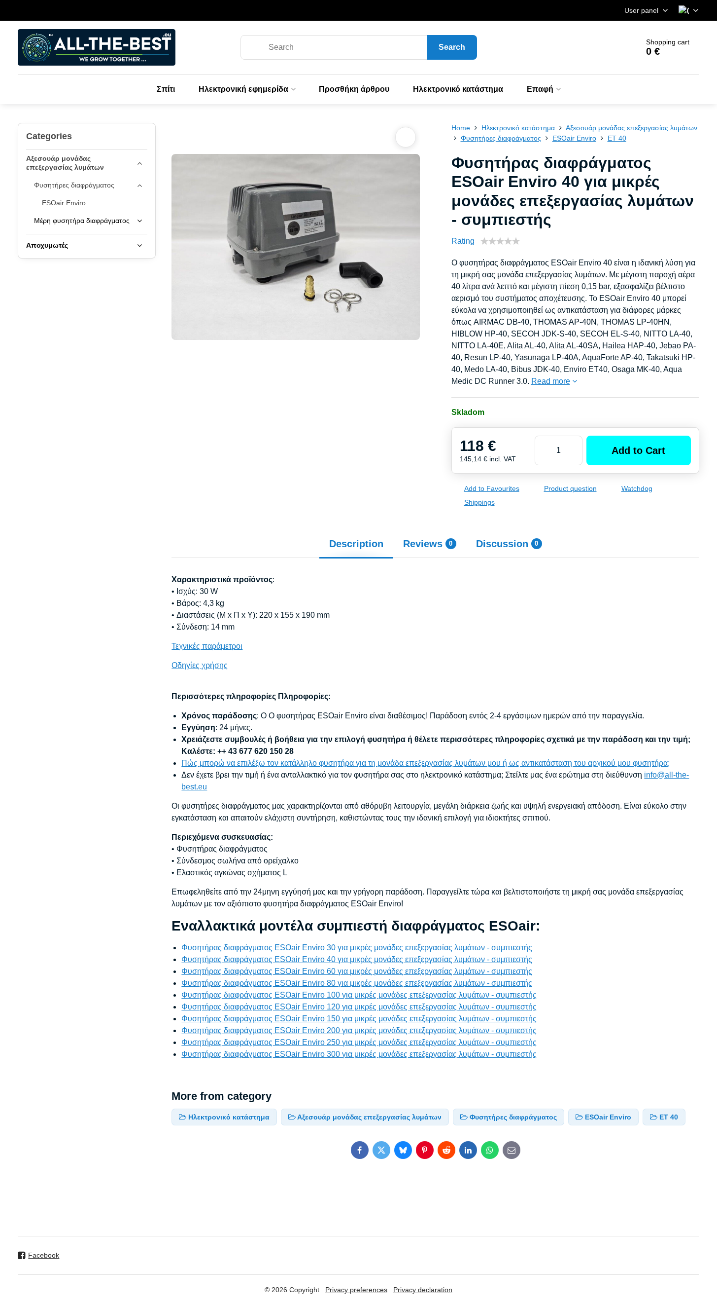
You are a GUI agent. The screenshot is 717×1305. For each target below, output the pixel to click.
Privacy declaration (422, 1290)
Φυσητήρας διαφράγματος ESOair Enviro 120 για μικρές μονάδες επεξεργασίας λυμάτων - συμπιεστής (359, 1007)
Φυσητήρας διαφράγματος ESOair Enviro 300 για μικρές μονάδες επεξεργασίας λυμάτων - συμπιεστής (359, 1054)
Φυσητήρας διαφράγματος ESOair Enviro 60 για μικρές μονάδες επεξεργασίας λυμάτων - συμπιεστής (356, 971)
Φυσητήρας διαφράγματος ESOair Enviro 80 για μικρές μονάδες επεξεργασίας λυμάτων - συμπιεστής (356, 983)
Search (452, 47)
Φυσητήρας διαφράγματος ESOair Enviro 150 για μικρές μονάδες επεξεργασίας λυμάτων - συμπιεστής (359, 1018)
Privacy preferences (356, 1290)
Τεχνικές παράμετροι (206, 646)
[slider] (500, 241)
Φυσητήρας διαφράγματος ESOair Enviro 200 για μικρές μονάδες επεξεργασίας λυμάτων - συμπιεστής (359, 1030)
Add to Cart (638, 450)
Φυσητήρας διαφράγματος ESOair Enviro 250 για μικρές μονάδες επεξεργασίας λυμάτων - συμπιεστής (359, 1042)
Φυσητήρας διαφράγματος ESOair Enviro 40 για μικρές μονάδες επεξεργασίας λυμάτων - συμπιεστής (356, 959)
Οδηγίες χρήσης (199, 665)
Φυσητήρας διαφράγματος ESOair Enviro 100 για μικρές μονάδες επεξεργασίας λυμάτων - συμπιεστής (359, 995)
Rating (463, 241)
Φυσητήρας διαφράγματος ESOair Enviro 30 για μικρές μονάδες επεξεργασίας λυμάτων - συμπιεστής (356, 947)
